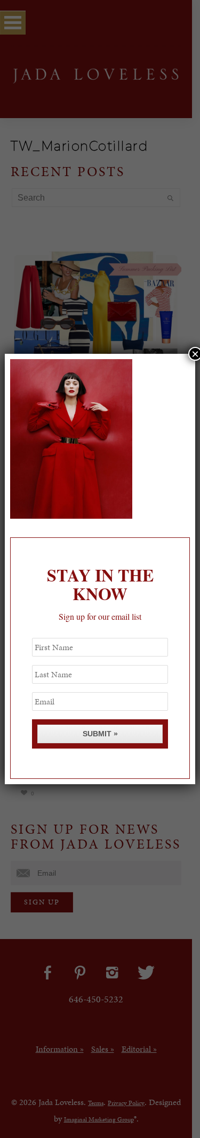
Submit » (100, 733)
